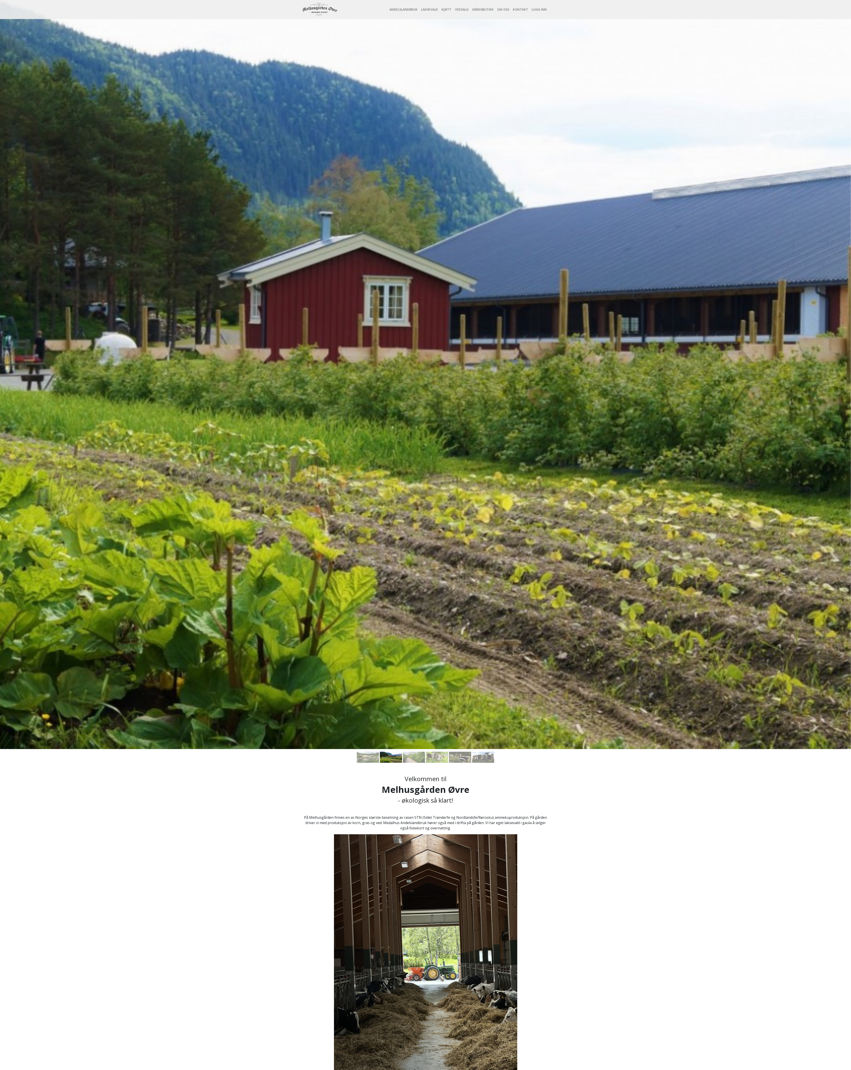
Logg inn (539, 9)
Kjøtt (446, 9)
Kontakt (520, 9)
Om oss (503, 9)
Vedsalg (461, 9)
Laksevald (429, 9)
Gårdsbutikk (483, 9)
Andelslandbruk (403, 9)
